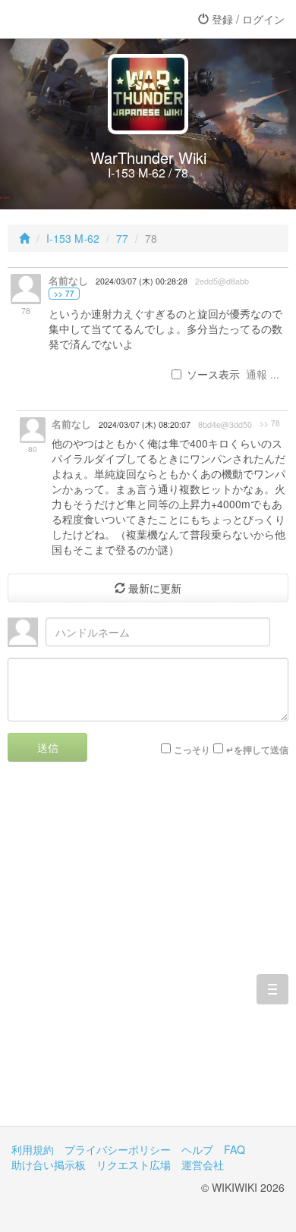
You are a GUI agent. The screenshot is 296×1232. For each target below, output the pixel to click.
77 (122, 238)
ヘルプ (197, 1149)
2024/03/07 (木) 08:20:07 (145, 424)
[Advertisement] (148, 955)
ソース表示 (213, 374)
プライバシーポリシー (118, 1149)
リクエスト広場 (133, 1164)
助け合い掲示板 (48, 1164)
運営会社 (202, 1164)
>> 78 (270, 423)
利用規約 (32, 1149)
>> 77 (64, 293)
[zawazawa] (72, 19)
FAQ (234, 1149)
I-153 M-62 (72, 238)
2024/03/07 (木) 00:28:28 (141, 281)
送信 (47, 747)
